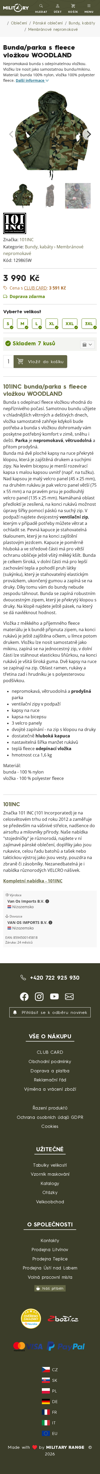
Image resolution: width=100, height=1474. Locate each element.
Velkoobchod (50, 1201)
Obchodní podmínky (50, 1061)
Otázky (50, 1192)
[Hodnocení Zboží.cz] (63, 1318)
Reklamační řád (50, 1079)
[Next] (88, 134)
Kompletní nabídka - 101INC (32, 881)
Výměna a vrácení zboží (50, 1089)
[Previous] (12, 134)
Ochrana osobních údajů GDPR (50, 1117)
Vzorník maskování (50, 1174)
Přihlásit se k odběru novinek (53, 1012)
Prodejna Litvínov (49, 1249)
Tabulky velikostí (50, 1165)
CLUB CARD (50, 1052)
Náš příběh (52, 1288)
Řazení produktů (50, 1108)
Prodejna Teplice (50, 1258)
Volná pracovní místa (50, 1277)
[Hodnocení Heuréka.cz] (32, 1318)
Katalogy (50, 1183)
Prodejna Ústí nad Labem (50, 1268)
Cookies (49, 1126)
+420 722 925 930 (53, 977)
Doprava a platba (49, 1070)
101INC (26, 240)
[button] (58, 8)
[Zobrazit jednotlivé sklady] (87, 345)
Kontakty (50, 1240)
